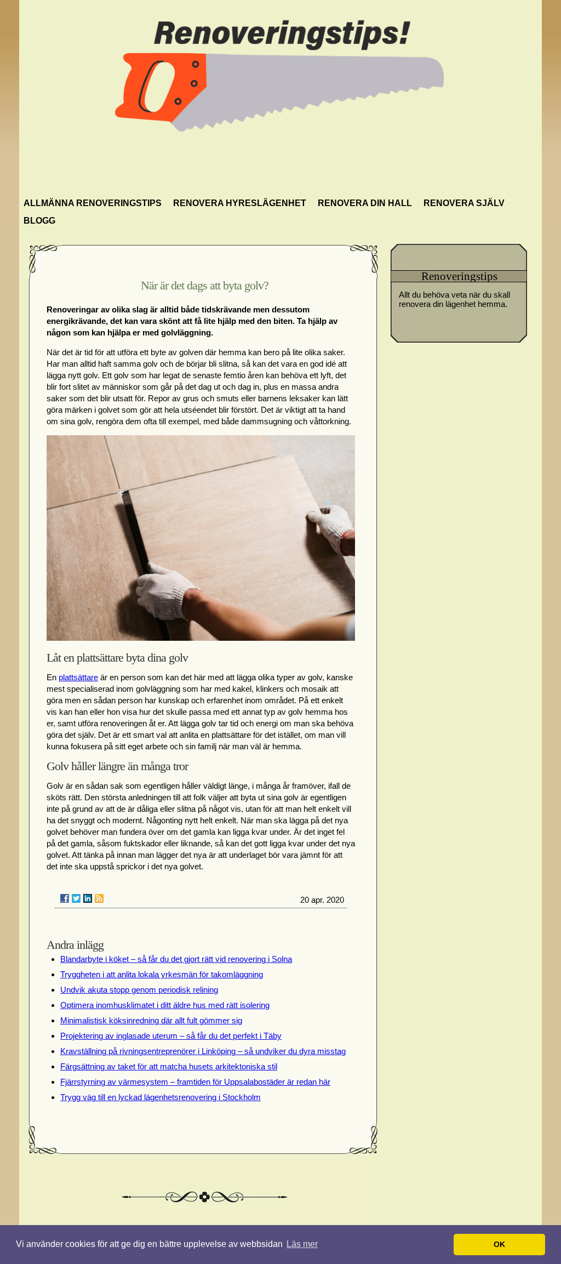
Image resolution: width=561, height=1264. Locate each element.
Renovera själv (464, 203)
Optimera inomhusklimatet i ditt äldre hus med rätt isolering (165, 1005)
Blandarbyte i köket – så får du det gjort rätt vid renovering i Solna (176, 959)
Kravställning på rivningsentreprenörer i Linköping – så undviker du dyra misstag (203, 1051)
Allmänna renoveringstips (93, 203)
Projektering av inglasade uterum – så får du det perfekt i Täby (171, 1035)
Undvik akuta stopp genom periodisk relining (139, 989)
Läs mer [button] (302, 1244)
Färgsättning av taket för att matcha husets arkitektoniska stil (168, 1066)
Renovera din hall (365, 203)
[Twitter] (76, 898)
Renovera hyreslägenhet (239, 203)
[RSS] (99, 898)
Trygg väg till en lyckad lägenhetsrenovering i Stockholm (160, 1097)
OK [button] (499, 1244)
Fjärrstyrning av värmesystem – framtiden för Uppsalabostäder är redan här (195, 1081)
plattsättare (78, 677)
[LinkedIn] (87, 898)
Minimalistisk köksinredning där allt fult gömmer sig (151, 1020)
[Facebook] (64, 898)
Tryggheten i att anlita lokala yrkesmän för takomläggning (161, 974)
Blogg (39, 220)
